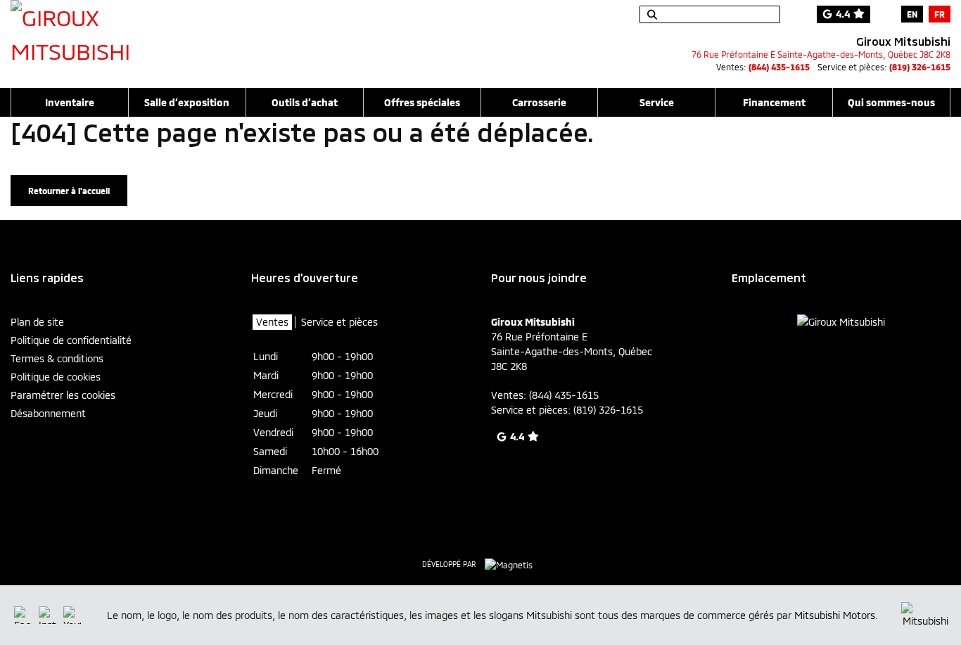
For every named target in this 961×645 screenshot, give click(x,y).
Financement (774, 102)
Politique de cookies (56, 377)
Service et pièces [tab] (339, 322)
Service (656, 102)
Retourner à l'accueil (69, 191)
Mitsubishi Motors (834, 615)
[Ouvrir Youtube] (72, 615)
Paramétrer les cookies (63, 395)
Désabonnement (48, 413)
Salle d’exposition (186, 102)
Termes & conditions (57, 358)
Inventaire (69, 102)
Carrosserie (539, 102)
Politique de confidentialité (71, 340)
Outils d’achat (305, 102)
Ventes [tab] (272, 322)
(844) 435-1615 (779, 67)
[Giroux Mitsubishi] (85, 36)
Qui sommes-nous (891, 102)
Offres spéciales (422, 102)
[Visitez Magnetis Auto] (512, 563)
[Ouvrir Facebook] (23, 615)
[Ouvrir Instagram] (47, 615)
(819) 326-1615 (919, 67)
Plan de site (37, 322)
